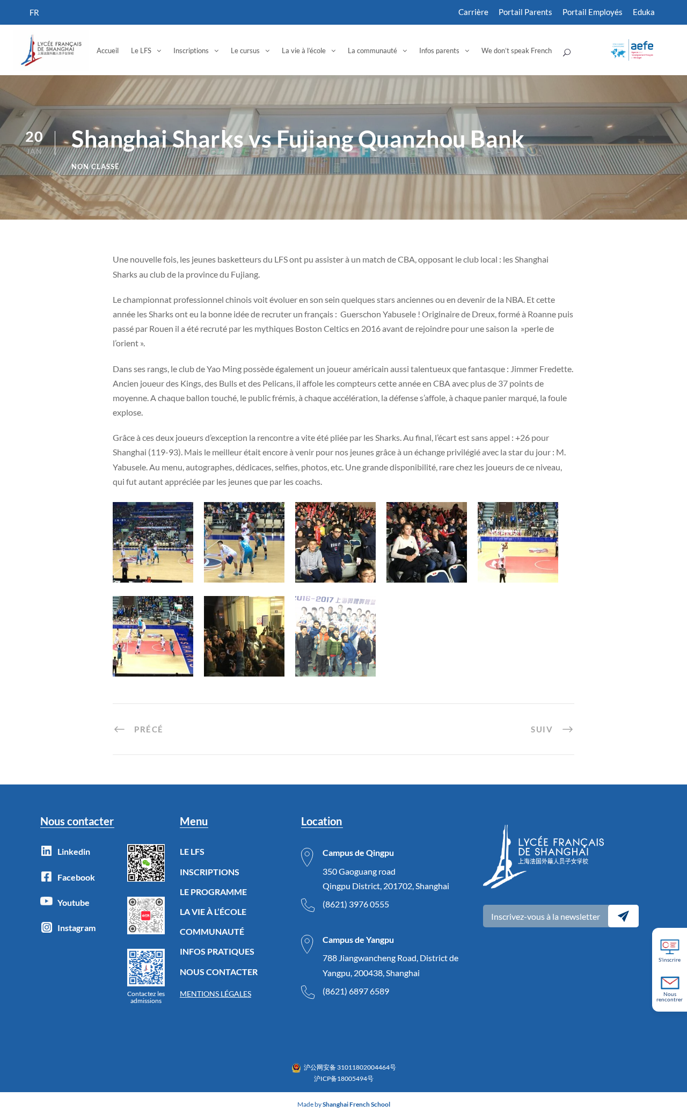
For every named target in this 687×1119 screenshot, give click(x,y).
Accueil (108, 50)
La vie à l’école (304, 50)
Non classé (95, 166)
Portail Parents (525, 12)
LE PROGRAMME (213, 892)
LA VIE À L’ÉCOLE (213, 911)
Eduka (644, 12)
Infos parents (439, 50)
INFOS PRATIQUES (217, 951)
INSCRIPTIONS (209, 872)
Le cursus (245, 50)
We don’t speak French (516, 50)
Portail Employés (592, 12)
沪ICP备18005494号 (344, 1078)
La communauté (372, 50)
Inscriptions (191, 50)
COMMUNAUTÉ (212, 931)
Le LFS (141, 50)
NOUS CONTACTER (219, 972)
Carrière (473, 12)
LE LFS (192, 851)
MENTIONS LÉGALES (215, 993)
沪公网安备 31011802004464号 (350, 1067)
